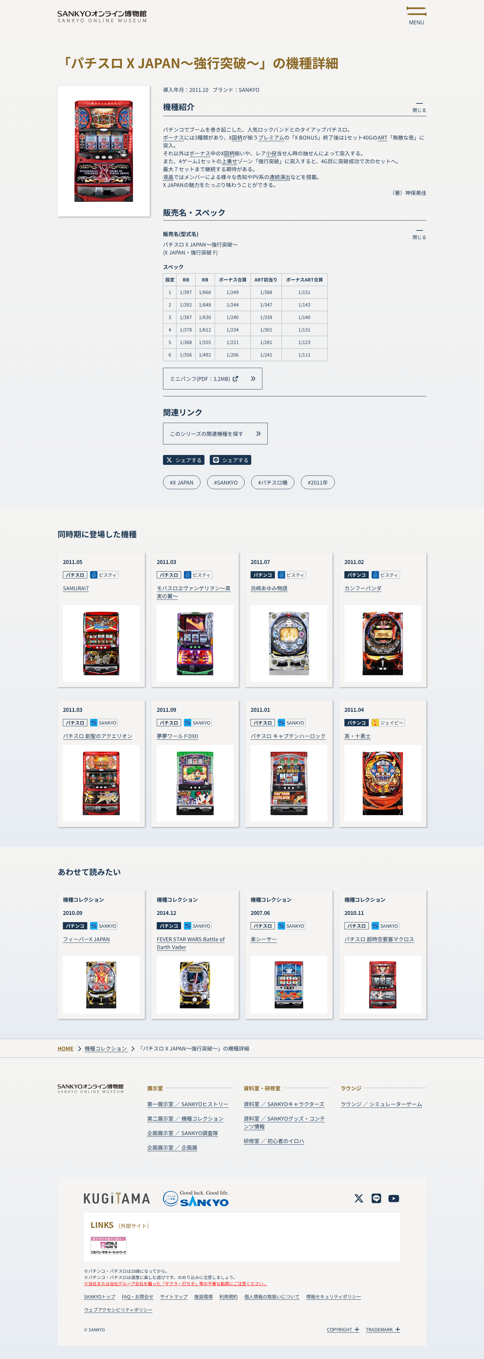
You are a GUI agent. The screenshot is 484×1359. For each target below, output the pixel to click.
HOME (65, 1048)
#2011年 (318, 482)
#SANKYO (226, 482)
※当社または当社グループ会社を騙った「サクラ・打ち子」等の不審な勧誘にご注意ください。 (176, 1283)
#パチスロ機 (272, 482)
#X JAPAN (182, 482)
